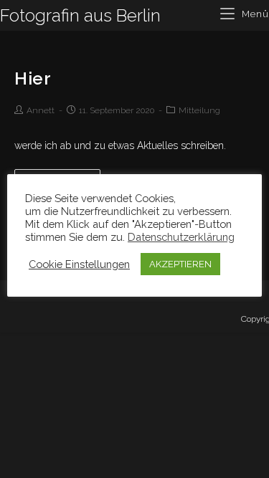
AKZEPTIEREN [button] (180, 264)
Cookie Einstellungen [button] (79, 264)
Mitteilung (199, 110)
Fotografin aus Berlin (80, 15)
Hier (32, 78)
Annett (41, 110)
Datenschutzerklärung (181, 237)
